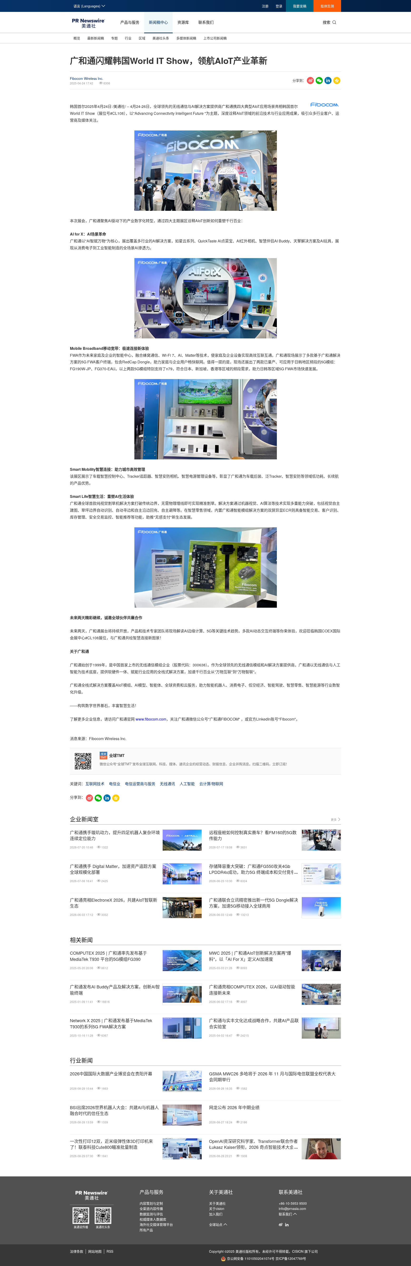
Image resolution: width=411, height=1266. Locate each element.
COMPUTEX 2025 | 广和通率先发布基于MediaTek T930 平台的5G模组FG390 (108, 956)
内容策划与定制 (151, 1203)
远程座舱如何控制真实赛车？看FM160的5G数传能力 (253, 835)
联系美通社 (291, 1192)
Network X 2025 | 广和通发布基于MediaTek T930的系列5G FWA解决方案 (111, 1023)
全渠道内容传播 (151, 1208)
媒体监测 (327, 6)
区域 (142, 38)
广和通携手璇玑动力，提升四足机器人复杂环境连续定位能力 (115, 835)
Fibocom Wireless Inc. (86, 78)
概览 (76, 38)
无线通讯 (167, 783)
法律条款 (76, 1251)
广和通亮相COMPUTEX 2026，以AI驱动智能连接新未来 (252, 990)
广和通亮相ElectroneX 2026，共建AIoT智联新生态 (113, 903)
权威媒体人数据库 (153, 1219)
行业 (128, 38)
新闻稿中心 (158, 22)
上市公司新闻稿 (215, 38)
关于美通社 (221, 1192)
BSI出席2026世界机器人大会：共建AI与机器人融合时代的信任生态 (114, 1110)
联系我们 (206, 22)
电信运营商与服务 (140, 783)
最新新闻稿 (95, 38)
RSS (110, 1251)
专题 (114, 38)
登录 (279, 6)
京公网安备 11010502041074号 (250, 1258)
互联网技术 (94, 783)
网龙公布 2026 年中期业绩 (234, 1107)
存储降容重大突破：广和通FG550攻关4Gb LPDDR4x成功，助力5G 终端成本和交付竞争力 (252, 869)
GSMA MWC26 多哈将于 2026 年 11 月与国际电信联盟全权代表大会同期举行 (272, 1077)
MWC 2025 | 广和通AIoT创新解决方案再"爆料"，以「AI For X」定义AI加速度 (250, 956)
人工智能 (187, 783)
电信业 (114, 783)
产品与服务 (129, 22)
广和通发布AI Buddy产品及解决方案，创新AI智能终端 (115, 990)
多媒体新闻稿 (186, 38)
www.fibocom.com (151, 719)
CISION (297, 1251)
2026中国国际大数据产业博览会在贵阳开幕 (111, 1074)
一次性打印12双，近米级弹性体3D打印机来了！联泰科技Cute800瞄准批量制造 (111, 1144)
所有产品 (146, 1229)
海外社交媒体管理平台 (156, 1224)
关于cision (216, 1208)
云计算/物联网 (211, 783)
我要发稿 (299, 6)
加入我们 (215, 1214)
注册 (265, 6)
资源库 (183, 22)
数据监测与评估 (151, 1214)
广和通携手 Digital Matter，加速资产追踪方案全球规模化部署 (113, 869)
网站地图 (95, 1251)
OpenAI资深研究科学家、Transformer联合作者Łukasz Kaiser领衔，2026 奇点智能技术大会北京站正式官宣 (253, 1144)
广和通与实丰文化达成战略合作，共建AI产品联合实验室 (254, 1023)
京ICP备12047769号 (290, 1258)
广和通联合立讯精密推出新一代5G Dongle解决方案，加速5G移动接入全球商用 (253, 903)
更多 (334, 820)
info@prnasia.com (292, 1208)
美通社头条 (160, 38)
